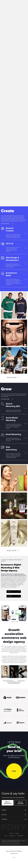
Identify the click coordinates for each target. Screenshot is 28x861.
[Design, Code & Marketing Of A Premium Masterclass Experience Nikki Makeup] (14, 333)
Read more (14, 857)
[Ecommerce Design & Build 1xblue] (14, 360)
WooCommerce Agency (8, 680)
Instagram (11, 833)
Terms (6, 835)
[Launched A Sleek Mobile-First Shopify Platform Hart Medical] (14, 533)
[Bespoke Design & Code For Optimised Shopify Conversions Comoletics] (14, 305)
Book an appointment (7, 802)
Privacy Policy (12, 835)
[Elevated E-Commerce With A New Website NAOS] (14, 478)
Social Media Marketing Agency (14, 682)
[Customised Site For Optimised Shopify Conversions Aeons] (14, 505)
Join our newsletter (20, 802)
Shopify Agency (21, 680)
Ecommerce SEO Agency (14, 683)
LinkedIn (17, 833)
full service (16, 657)
